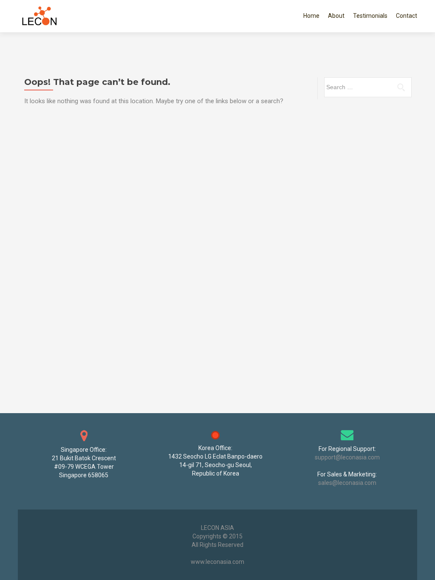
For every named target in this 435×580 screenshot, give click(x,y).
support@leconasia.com (347, 457)
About (336, 15)
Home (311, 15)
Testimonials (370, 15)
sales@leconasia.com (347, 482)
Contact (406, 15)
